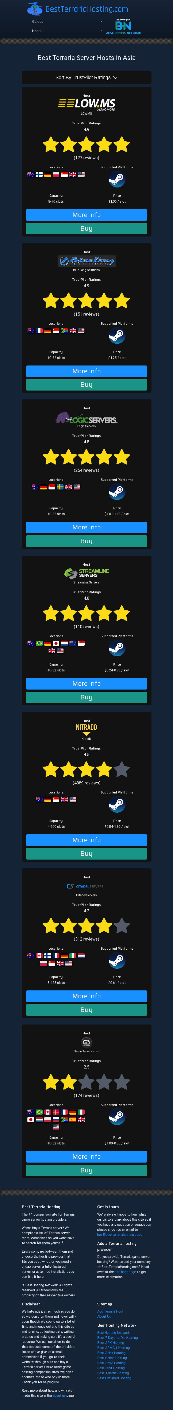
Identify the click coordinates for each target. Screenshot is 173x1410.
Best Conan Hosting (112, 1358)
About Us (104, 1316)
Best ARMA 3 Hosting (113, 1348)
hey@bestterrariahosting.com (119, 1235)
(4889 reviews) (86, 768)
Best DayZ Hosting (111, 1363)
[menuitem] (66, 21)
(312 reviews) (86, 925)
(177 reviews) (86, 143)
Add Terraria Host (110, 1311)
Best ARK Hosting (110, 1343)
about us (59, 1396)
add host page (125, 1272)
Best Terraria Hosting (113, 1373)
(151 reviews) (86, 300)
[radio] (50, 143)
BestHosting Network (113, 1333)
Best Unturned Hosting (114, 1378)
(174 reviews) (86, 1081)
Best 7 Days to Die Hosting (117, 1338)
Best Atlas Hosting (111, 1353)
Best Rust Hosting (111, 1368)
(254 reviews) (86, 456)
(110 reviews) (86, 612)
